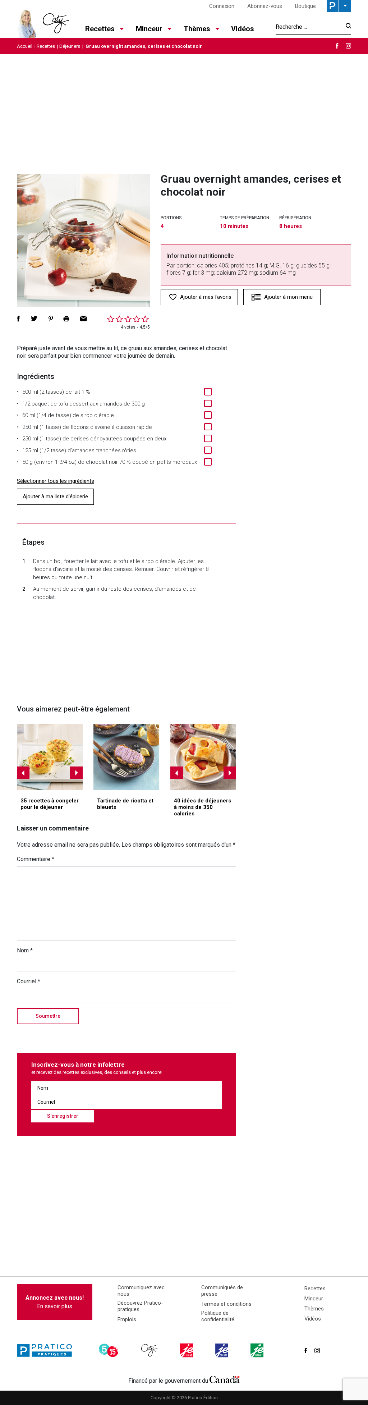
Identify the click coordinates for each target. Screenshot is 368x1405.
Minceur (313, 1298)
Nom (25, 950)
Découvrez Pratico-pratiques (140, 1306)
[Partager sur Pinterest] (51, 318)
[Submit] (346, 26)
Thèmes (314, 1308)
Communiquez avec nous (141, 1290)
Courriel (28, 981)
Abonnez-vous (264, 6)
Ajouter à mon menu (288, 297)
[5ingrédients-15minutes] (109, 1350)
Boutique (305, 6)
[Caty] (150, 1350)
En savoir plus (55, 1302)
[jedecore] (222, 1350)
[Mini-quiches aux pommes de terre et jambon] (50, 757)
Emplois (127, 1319)
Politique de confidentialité (217, 1316)
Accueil (24, 46)
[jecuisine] (187, 1350)
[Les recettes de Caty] (43, 21)
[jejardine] (257, 1350)
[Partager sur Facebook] (18, 318)
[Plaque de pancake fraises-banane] (203, 757)
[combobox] (308, 26)
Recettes (46, 46)
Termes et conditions (226, 1304)
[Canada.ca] (225, 1379)
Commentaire (35, 859)
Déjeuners (69, 46)
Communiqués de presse (222, 1290)
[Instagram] (348, 46)
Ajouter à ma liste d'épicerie (55, 496)
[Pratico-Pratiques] (47, 1350)
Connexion (221, 6)
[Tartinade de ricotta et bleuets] (126, 757)
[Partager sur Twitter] (34, 318)
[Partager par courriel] (83, 318)
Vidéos (242, 28)
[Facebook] (337, 46)
